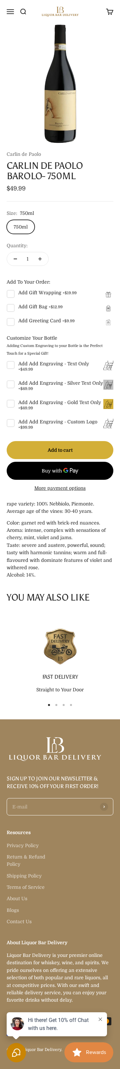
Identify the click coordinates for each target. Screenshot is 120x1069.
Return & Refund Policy (26, 860)
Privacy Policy (23, 845)
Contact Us (19, 921)
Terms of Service (26, 887)
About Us (17, 898)
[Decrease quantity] (15, 259)
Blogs (13, 910)
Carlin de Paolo (24, 154)
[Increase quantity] (40, 259)
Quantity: (17, 245)
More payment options (60, 488)
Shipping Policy (24, 875)
